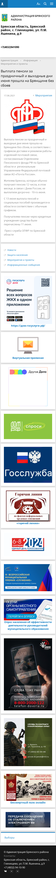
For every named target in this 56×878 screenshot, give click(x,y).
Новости (11, 250)
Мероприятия (43, 95)
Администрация (9, 60)
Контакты (9, 856)
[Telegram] (12, 871)
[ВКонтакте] (6, 871)
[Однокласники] (18, 871)
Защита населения (17, 254)
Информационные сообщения (23, 264)
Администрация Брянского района (30, 17)
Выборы (9, 837)
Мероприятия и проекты (14, 63)
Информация (30, 60)
